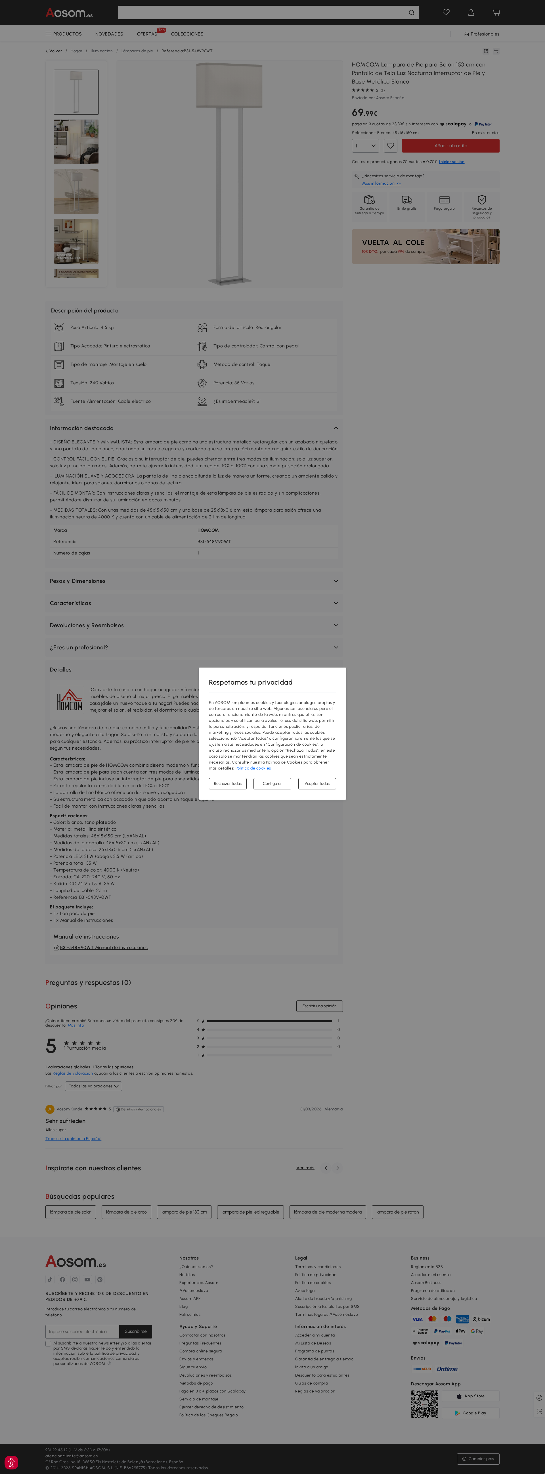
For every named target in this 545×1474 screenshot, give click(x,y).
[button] (11, 1462)
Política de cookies (253, 768)
